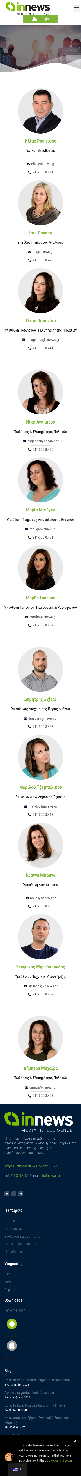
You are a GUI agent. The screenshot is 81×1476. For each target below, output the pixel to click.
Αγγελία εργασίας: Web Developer (29, 1393)
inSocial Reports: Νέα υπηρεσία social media (37, 1380)
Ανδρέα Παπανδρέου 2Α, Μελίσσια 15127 (31, 1166)
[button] (76, 8)
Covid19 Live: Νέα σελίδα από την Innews (34, 1405)
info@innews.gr (50, 1176)
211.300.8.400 (20, 1176)
